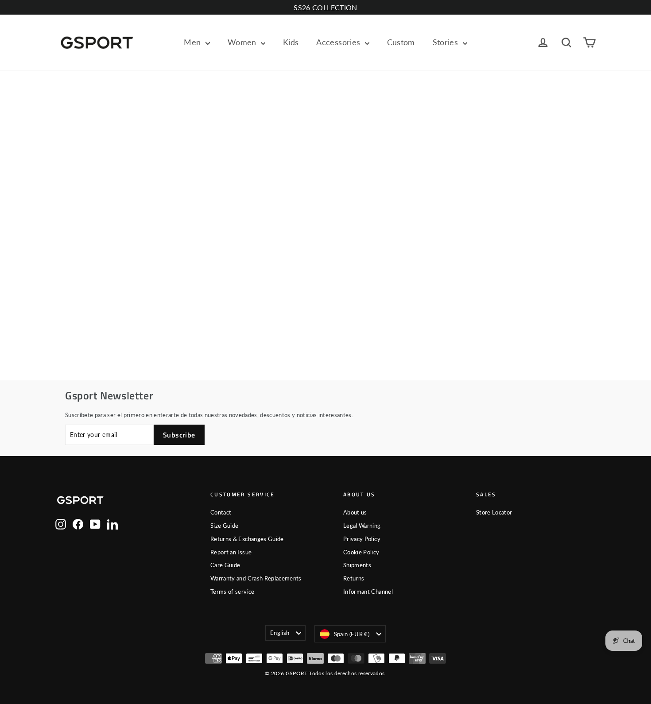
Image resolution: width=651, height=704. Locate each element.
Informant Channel (368, 591)
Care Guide (225, 565)
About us (355, 512)
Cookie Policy (361, 552)
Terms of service (232, 591)
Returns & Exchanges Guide (247, 538)
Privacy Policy (361, 538)
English (279, 632)
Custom (401, 42)
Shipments (357, 565)
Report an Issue (231, 552)
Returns (353, 578)
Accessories (339, 42)
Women (243, 42)
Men (193, 42)
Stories (447, 42)
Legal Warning (362, 525)
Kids (290, 42)
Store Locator (494, 512)
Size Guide (224, 525)
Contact (220, 512)
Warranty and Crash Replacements (256, 578)
